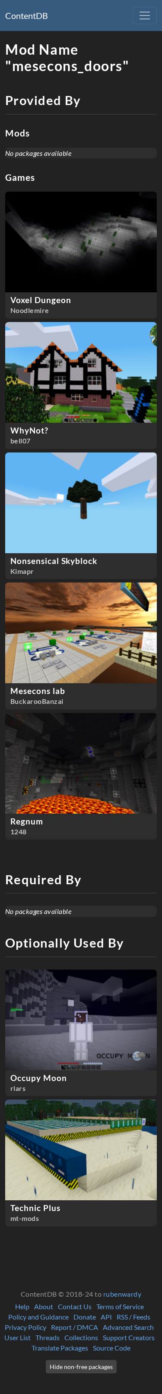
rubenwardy (122, 1294)
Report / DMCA (74, 1327)
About (43, 1306)
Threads (47, 1337)
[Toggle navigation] (145, 15)
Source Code (111, 1348)
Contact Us (75, 1306)
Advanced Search (128, 1327)
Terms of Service (120, 1306)
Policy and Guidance (38, 1317)
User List (17, 1337)
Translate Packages (60, 1348)
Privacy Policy (25, 1327)
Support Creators (129, 1337)
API (106, 1317)
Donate (84, 1317)
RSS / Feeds (133, 1317)
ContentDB (26, 15)
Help (22, 1306)
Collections (81, 1337)
